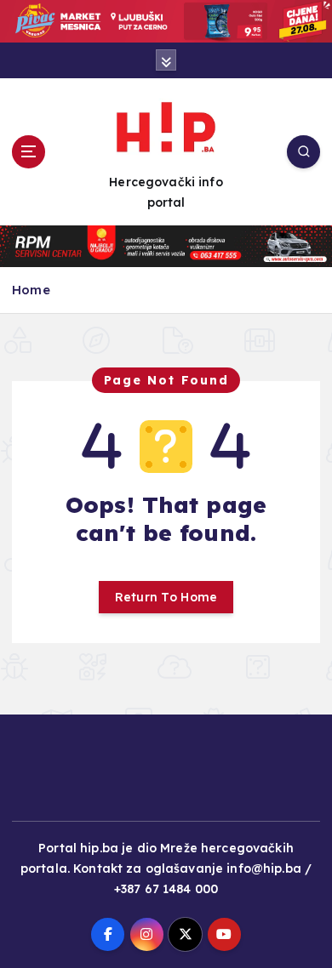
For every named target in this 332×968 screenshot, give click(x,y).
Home (31, 290)
